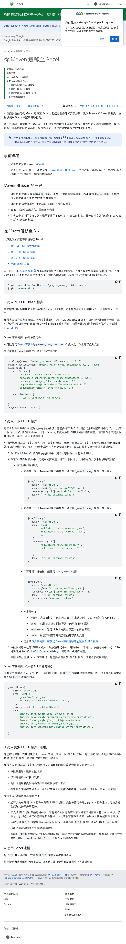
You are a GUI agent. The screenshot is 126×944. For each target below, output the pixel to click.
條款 (6, 928)
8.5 (97, 105)
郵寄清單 (60, 25)
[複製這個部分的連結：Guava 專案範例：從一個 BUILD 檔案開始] (55, 667)
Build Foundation (12, 25)
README (9, 328)
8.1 (119, 105)
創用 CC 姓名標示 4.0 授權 (56, 874)
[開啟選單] (5, 4)
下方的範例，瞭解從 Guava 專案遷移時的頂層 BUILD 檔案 (65, 641)
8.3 (108, 105)
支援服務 (69, 899)
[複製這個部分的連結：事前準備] (23, 156)
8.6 (92, 105)
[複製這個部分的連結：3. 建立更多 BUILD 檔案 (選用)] (50, 747)
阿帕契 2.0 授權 (93, 874)
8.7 (87, 105)
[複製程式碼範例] (120, 282)
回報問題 (13, 105)
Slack (68, 909)
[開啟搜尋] (88, 4)
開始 (114, 38)
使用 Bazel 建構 (19, 263)
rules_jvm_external (52, 138)
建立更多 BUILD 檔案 (22, 257)
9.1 (76, 105)
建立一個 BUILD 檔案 (22, 252)
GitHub (7, 904)
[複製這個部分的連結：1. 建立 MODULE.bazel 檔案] (46, 302)
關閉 (102, 38)
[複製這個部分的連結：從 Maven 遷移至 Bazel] (45, 231)
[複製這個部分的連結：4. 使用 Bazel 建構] (33, 848)
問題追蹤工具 (72, 904)
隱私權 (15, 928)
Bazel (6, 51)
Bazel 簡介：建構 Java (63, 170)
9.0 (82, 105)
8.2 (113, 105)
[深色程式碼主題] (116, 282)
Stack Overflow (73, 914)
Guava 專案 (26, 270)
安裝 (41, 164)
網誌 (6, 899)
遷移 (28, 51)
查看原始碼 (36, 105)
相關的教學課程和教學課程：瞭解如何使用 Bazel (39, 14)
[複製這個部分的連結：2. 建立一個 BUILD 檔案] (41, 421)
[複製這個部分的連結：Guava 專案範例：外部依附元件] (44, 337)
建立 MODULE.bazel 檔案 (25, 246)
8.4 (103, 105)
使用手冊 (17, 51)
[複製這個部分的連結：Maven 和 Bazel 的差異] (45, 186)
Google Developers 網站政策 (19, 878)
